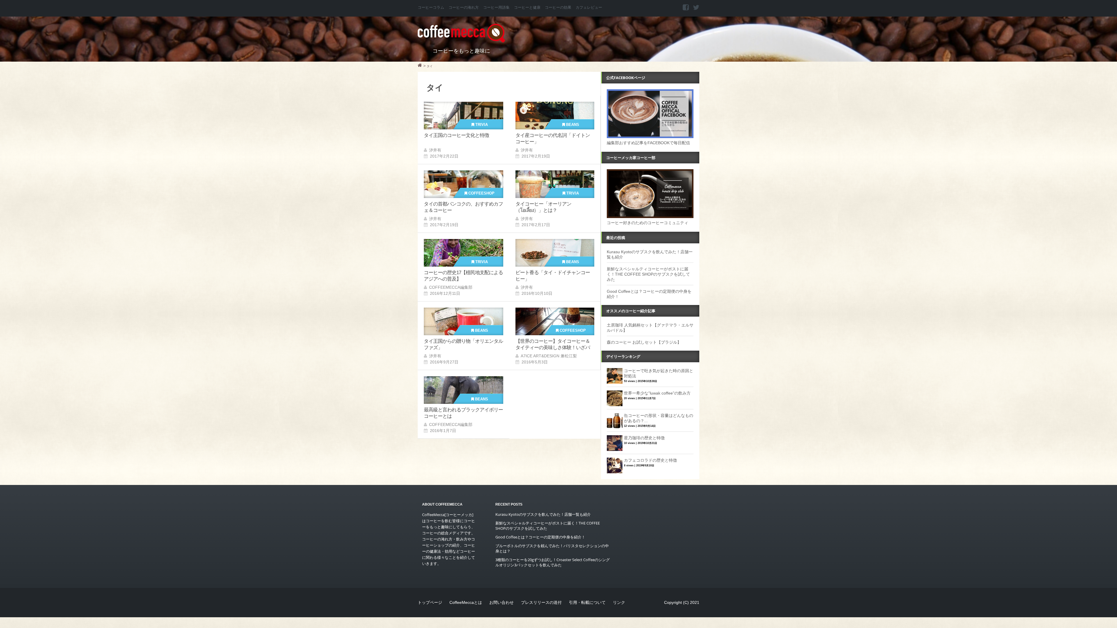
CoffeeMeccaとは (465, 602)
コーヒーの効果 (558, 8)
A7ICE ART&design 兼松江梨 (549, 356)
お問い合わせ (501, 602)
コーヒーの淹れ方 (464, 8)
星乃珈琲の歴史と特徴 (644, 438)
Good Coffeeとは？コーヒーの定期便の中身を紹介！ (540, 537)
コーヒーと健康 (527, 8)
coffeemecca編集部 (450, 287)
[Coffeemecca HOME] (420, 66)
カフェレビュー (589, 8)
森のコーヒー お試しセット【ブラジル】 (644, 342)
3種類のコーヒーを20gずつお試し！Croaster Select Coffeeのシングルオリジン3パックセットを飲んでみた (552, 562)
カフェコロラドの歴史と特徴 (650, 460)
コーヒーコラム (431, 8)
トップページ (430, 602)
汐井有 (435, 150)
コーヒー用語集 (496, 8)
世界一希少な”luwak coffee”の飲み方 (657, 393)
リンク (619, 602)
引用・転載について (587, 602)
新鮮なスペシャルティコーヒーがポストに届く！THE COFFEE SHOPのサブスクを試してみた (648, 274)
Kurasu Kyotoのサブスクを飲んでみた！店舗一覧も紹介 (543, 514)
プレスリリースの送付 (541, 602)
